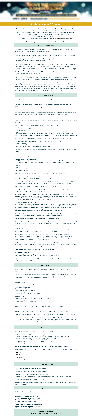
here (63, 156)
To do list (18, 354)
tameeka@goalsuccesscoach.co (62, 38)
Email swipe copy (20, 357)
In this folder (18, 335)
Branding (18, 352)
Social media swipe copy (22, 359)
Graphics (18, 355)
